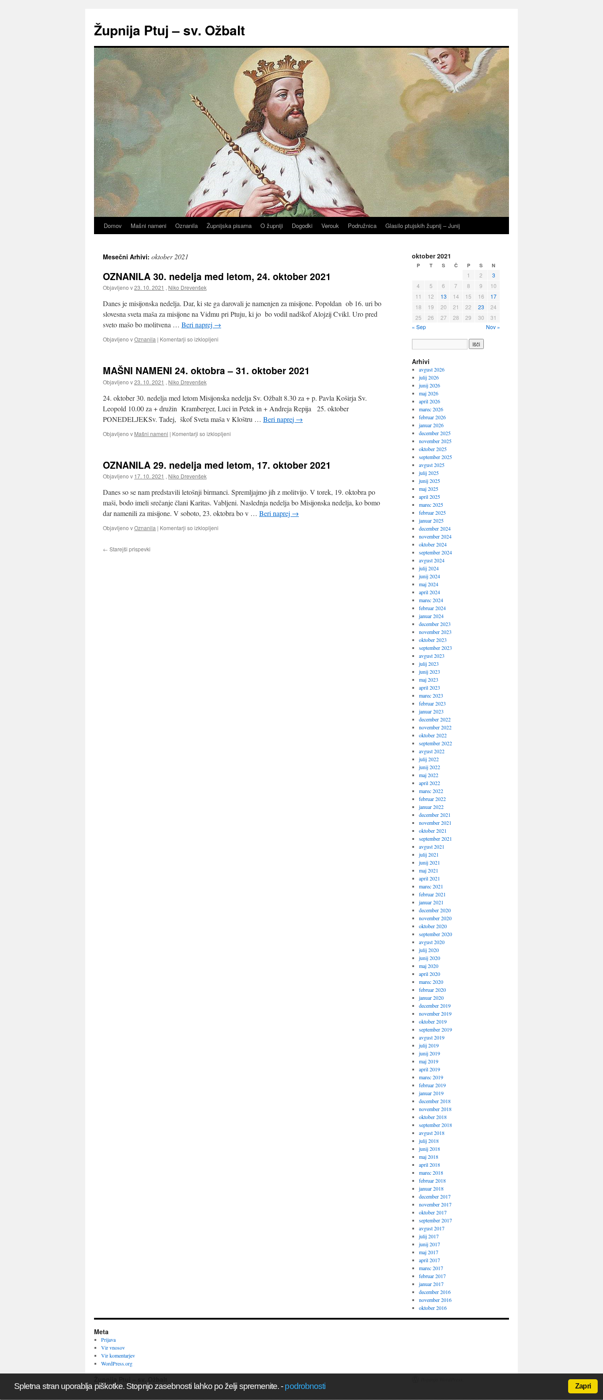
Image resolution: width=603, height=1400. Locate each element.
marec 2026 (431, 409)
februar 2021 (432, 894)
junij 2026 (429, 385)
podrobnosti (305, 1386)
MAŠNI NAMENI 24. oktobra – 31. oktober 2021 (206, 370)
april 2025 (429, 496)
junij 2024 (429, 576)
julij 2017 (429, 1236)
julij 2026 (429, 377)
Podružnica (362, 225)
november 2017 (435, 1204)
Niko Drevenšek (187, 287)
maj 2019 (428, 1061)
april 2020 (429, 973)
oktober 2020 (433, 926)
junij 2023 (429, 671)
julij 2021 (429, 854)
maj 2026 (428, 393)
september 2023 (435, 647)
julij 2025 (429, 472)
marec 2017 (431, 1267)
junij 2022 (429, 766)
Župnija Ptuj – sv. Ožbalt (169, 29)
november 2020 (435, 918)
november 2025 (435, 440)
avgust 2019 (432, 1037)
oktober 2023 (433, 639)
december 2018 (435, 1100)
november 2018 (435, 1108)
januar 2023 (431, 711)
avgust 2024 (432, 560)
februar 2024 (432, 607)
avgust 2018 (432, 1132)
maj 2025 (428, 488)
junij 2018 (429, 1148)
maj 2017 (428, 1252)
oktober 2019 (433, 1021)
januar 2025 (431, 520)
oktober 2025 (433, 448)
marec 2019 (431, 1077)
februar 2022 (432, 798)
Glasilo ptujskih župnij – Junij (422, 225)
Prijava (108, 1339)
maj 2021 (428, 870)
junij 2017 (429, 1244)
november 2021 (435, 822)
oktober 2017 (433, 1212)
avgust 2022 (432, 751)
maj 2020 (428, 965)
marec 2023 (431, 695)
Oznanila (186, 225)
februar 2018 (432, 1180)
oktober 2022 (433, 735)
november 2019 (435, 1013)
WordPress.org (116, 1363)
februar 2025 (432, 512)
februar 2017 (432, 1275)
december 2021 (435, 814)
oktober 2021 (433, 830)
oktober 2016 (433, 1307)
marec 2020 (431, 981)
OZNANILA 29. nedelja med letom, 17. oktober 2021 (217, 464)
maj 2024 (428, 584)
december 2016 (435, 1291)
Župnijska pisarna (229, 225)
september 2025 (435, 456)
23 (481, 307)
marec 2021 (431, 886)
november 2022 (435, 727)
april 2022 (429, 782)
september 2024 (435, 552)
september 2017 (435, 1220)
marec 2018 (431, 1172)
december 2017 (435, 1196)
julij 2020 (429, 949)
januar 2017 (431, 1283)
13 (444, 296)
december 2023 (435, 623)
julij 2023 (429, 663)
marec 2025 (431, 504)
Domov (113, 225)
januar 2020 (431, 997)
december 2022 (435, 719)
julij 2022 (429, 759)
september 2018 (435, 1124)
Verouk (330, 225)
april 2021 (429, 878)
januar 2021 (431, 902)
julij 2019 (429, 1045)
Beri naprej (201, 324)
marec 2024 (431, 599)
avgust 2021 (432, 846)
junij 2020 (429, 957)
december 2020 (435, 910)
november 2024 (435, 536)
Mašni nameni (148, 225)
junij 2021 (429, 862)
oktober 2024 (433, 544)
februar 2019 (432, 1085)
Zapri (583, 1386)
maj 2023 (428, 679)
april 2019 (429, 1069)
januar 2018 (431, 1188)
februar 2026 (432, 417)
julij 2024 (429, 568)
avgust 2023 (432, 655)
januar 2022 (431, 806)
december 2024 (435, 528)
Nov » (493, 326)
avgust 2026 (432, 369)
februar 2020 (432, 989)
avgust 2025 (432, 464)
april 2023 (429, 687)
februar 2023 (432, 703)
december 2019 (435, 1005)
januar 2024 (431, 615)
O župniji (271, 225)
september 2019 (435, 1029)
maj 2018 (428, 1156)
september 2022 (435, 743)
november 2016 (435, 1299)
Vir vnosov (113, 1347)
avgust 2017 (432, 1228)
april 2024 (429, 592)
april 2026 (429, 401)
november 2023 (435, 631)
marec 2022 (431, 790)
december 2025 (435, 432)
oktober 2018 (433, 1116)
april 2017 (429, 1259)
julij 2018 (429, 1140)
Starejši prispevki (127, 549)
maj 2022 (428, 774)
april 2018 (429, 1164)
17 (493, 296)
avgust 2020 (432, 941)
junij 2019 (429, 1053)
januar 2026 (431, 425)
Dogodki (302, 225)
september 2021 (435, 838)
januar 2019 (431, 1092)
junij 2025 (429, 480)
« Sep (419, 326)
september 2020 (435, 933)
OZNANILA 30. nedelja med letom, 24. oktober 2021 (217, 276)
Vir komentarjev (118, 1355)
